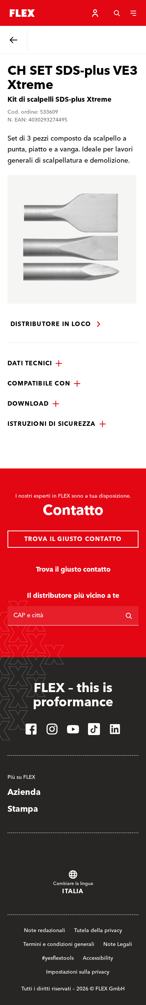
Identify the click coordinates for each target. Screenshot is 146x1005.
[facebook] (31, 729)
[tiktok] (93, 729)
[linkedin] (114, 729)
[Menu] (133, 13)
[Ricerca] (129, 616)
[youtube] (73, 729)
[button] (35, 363)
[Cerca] (117, 13)
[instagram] (52, 729)
